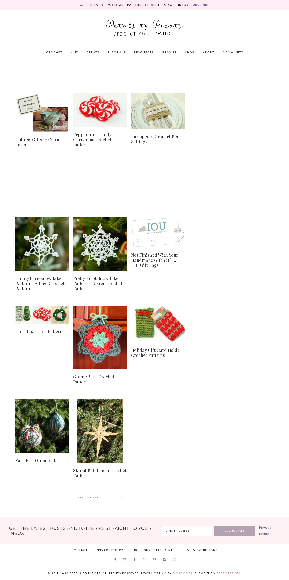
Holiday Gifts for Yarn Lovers (37, 142)
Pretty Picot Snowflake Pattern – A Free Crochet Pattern (97, 283)
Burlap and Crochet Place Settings (157, 139)
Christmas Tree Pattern (38, 331)
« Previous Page (89, 497)
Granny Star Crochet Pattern (93, 379)
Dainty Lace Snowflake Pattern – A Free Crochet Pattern (40, 283)
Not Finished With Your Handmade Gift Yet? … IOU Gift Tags (154, 260)
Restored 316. (229, 573)
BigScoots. (183, 573)
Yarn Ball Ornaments (36, 460)
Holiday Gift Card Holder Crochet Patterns (156, 352)
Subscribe (200, 5)
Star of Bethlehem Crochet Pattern (100, 472)
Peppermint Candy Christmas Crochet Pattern (92, 139)
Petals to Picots (144, 28)
